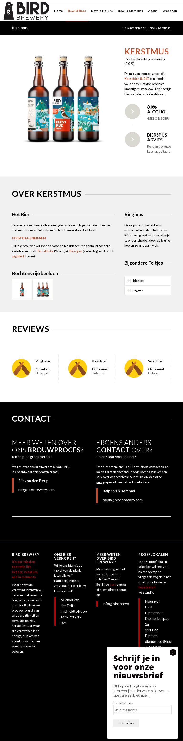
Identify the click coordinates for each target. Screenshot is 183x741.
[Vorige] (22, 98)
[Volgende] (104, 98)
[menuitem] (58, 10)
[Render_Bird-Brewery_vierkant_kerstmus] (22, 289)
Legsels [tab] (138, 290)
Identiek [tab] (138, 281)
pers (99, 482)
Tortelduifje (45, 251)
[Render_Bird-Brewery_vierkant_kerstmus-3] (42, 289)
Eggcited (18, 256)
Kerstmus (20, 27)
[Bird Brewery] (26, 10)
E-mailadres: (123, 703)
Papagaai (75, 251)
